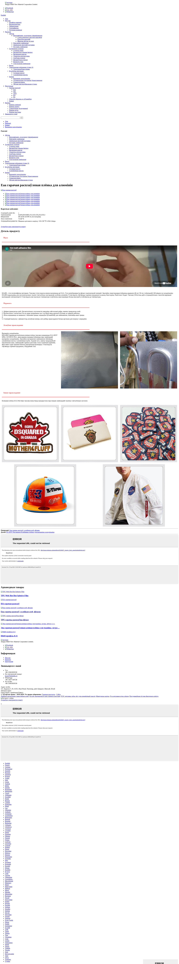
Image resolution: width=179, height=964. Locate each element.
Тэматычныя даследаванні (18, 108)
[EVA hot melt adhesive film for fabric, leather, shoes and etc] (28, 624)
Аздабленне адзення (16, 49)
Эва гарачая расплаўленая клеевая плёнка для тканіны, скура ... (30, 628)
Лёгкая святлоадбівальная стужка (25, 84)
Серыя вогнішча (19, 82)
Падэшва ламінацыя (20, 47)
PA (14, 97)
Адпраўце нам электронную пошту (13, 227)
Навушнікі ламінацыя (20, 43)
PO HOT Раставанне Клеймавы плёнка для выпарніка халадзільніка (30, 532)
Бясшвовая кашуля (19, 54)
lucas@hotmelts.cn (11, 676)
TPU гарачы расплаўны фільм (15, 620)
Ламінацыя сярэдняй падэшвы (24, 45)
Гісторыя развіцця (15, 30)
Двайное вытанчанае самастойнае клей (15, 696)
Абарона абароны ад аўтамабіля (20, 99)
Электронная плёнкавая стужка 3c (21, 67)
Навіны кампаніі (15, 105)
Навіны (7, 103)
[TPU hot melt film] (12, 616)
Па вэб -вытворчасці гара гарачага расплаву (44, 696)
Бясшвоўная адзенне (20, 60)
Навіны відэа (13, 110)
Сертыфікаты (14, 28)
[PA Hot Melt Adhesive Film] (9, 600)
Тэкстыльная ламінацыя (21, 63)
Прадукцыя (9, 86)
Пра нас (8, 20)
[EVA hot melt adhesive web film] (17, 608)
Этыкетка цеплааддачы (21, 56)
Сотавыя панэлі (18, 73)
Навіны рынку (14, 106)
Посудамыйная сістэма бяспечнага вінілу (143, 696)
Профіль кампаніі (15, 22)
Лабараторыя (13, 26)
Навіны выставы (15, 112)
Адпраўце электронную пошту (12, 700)
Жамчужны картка (102, 696)
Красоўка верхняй (23, 39)
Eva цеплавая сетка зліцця (119, 696)
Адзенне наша (18, 50)
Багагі (11, 65)
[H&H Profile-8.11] (8, 632)
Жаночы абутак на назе (25, 41)
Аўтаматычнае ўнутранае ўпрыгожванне (27, 80)
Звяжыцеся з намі (11, 114)
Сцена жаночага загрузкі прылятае (29, 37)
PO (14, 95)
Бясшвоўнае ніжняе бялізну (23, 52)
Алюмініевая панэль (20, 75)
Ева (14, 90)
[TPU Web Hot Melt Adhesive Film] (12, 592)
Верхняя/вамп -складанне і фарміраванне (27, 35)
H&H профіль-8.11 (9, 636)
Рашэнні (8, 32)
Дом (6, 19)
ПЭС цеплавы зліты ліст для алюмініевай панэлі (78, 696)
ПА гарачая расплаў (10, 604)
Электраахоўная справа (21, 69)
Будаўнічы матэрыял (16, 71)
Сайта (58, 694)
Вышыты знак (18, 62)
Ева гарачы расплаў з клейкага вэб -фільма (24, 530)
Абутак (11, 34)
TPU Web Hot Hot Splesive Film (14, 596)
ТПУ (15, 93)
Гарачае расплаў (15, 88)
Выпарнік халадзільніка (21, 78)
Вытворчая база (14, 24)
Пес (14, 91)
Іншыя (11, 77)
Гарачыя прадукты (48, 694)
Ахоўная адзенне (19, 58)
